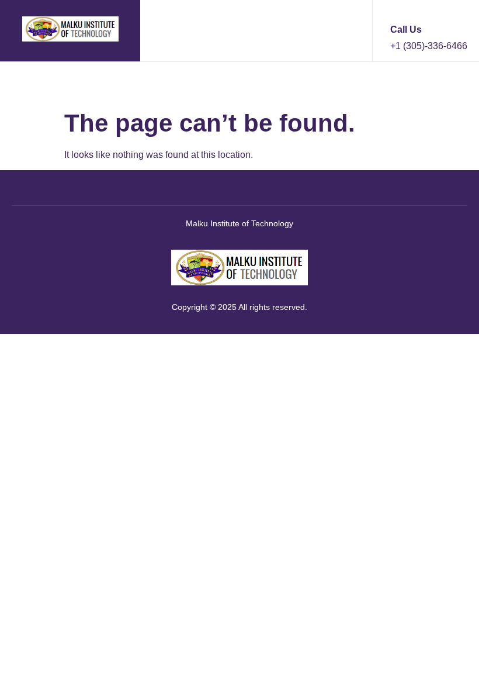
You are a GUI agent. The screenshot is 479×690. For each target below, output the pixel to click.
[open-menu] (20, 83)
